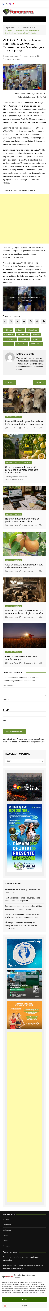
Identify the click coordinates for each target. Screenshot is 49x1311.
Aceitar (24, 1299)
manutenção (23, 335)
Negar (24, 1306)
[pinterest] (30, 321)
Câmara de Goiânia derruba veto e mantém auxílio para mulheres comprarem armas (22, 915)
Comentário (8, 686)
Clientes (9, 330)
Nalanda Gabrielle (11, 56)
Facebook (7, 1225)
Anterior (11, 382)
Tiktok (5, 1241)
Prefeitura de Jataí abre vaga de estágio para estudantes (23, 891)
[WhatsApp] (37, 321)
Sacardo (37, 339)
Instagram (7, 1230)
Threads (6, 1246)
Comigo (20, 330)
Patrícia (37, 335)
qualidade (24, 339)
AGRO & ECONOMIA (12, 59)
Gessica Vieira (12, 428)
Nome (6, 700)
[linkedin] (17, 321)
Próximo (38, 382)
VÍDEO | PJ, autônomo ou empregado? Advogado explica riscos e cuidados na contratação (21, 925)
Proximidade (10, 339)
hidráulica (9, 335)
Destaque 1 (27, 462)
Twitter (5, 1235)
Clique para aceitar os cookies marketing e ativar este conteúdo (24, 299)
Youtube (6, 1219)
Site (4, 720)
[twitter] (11, 321)
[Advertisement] (24, 219)
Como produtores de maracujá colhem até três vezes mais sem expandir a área (21, 470)
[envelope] (24, 321)
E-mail (6, 710)
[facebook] (5, 321)
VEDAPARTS (37, 344)
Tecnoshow (22, 344)
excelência (33, 330)
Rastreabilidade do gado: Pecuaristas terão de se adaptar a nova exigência (24, 899)
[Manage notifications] (5, 1306)
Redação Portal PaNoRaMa (17, 476)
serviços (9, 344)
